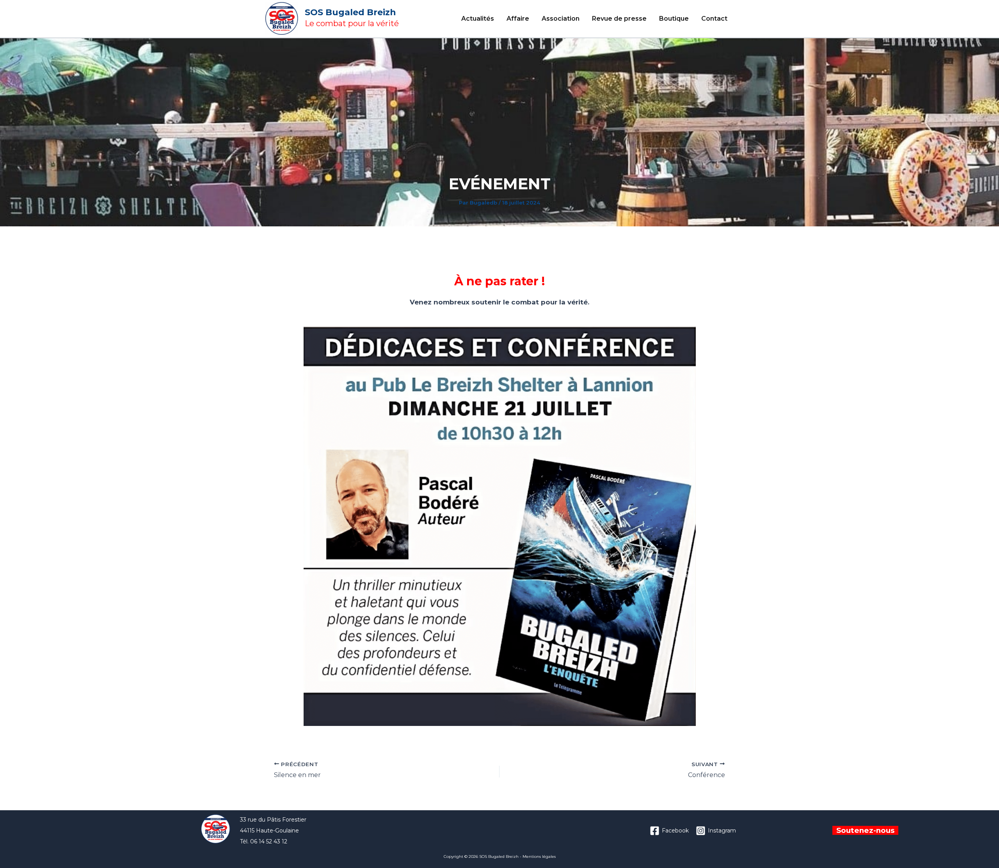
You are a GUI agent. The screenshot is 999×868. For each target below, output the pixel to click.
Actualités (477, 18)
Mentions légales (539, 856)
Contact (714, 18)
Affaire (518, 18)
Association (560, 18)
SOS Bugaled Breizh (350, 12)
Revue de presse (619, 18)
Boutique (674, 18)
